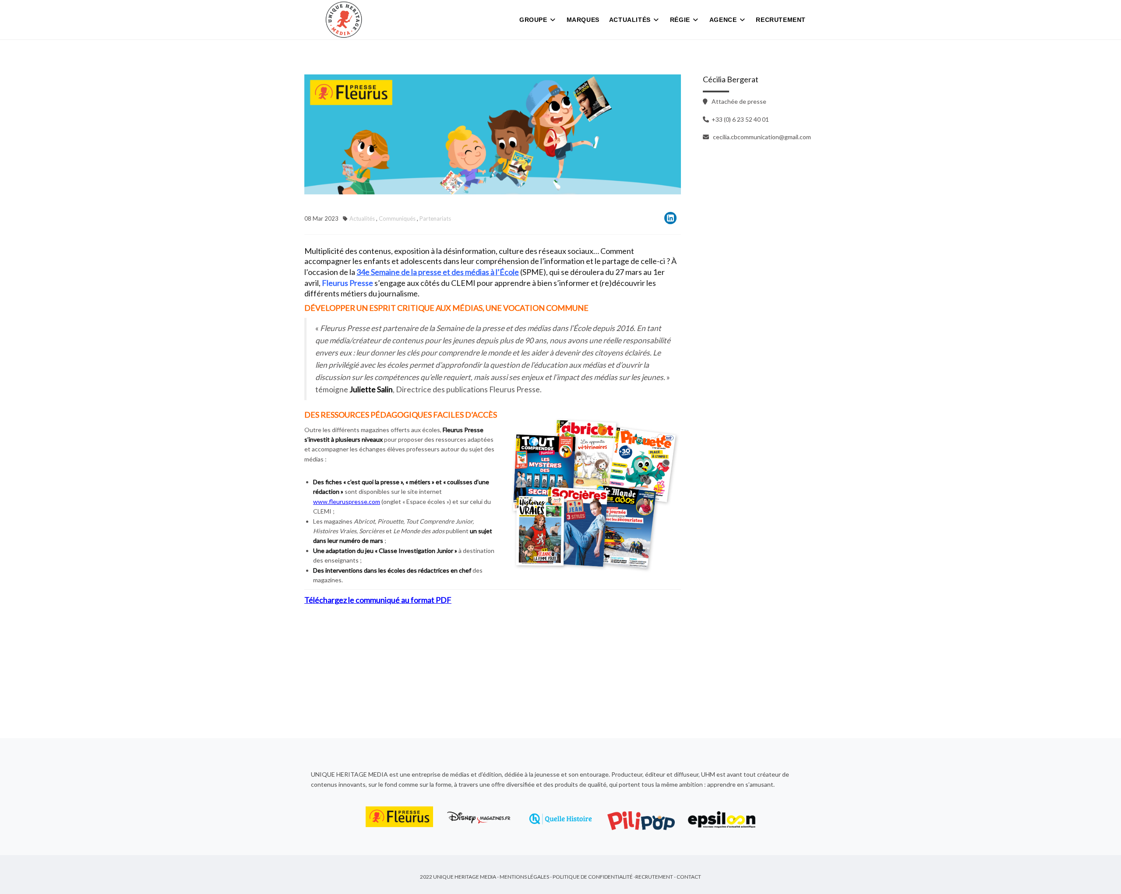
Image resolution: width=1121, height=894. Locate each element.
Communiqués (397, 218)
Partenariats (435, 218)
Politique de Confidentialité (593, 876)
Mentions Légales (524, 876)
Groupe (533, 19)
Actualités (630, 19)
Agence (723, 19)
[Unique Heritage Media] (344, 19)
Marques (583, 19)
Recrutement (781, 19)
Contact (689, 876)
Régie (680, 19)
